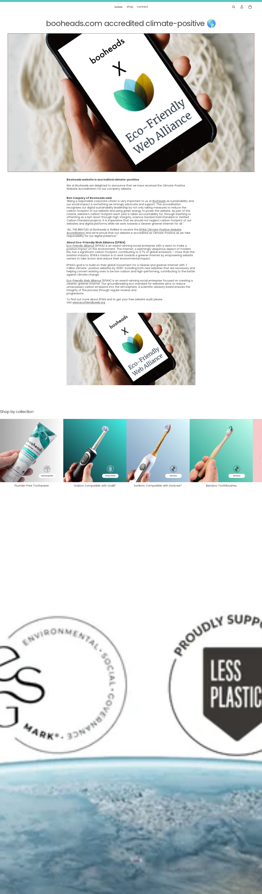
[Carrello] (250, 7)
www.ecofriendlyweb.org (89, 302)
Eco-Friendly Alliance (81, 246)
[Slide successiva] (250, 453)
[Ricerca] (233, 7)
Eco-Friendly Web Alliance (84, 280)
